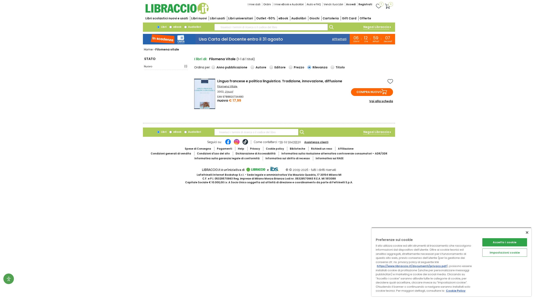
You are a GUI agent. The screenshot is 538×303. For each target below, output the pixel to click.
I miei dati (254, 4)
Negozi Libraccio (376, 27)
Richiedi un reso (321, 148)
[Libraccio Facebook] (228, 143)
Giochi (314, 18)
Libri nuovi (199, 18)
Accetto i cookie (504, 242)
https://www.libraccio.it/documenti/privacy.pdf (412, 266)
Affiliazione (345, 148)
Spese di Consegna (198, 148)
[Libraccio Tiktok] (245, 143)
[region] (451, 261)
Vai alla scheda (381, 101)
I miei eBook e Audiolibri (289, 4)
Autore (261, 67)
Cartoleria (331, 18)
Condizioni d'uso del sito (213, 153)
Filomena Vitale (227, 86)
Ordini (267, 4)
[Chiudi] (527, 232)
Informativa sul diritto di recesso (287, 158)
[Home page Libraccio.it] (177, 13)
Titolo (340, 67)
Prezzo (299, 67)
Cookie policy (275, 148)
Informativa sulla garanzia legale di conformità (227, 158)
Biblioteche (297, 148)
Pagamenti (224, 148)
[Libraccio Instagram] (237, 143)
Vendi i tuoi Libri (333, 4)
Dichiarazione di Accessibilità (256, 153)
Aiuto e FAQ (314, 4)
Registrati (365, 4)
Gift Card (349, 18)
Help (241, 148)
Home (148, 49)
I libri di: (200, 59)
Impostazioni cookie (505, 253)
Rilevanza (320, 67)
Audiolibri (298, 18)
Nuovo (165, 66)
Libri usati (217, 18)
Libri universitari (240, 18)
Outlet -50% (265, 18)
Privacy (255, 148)
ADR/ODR (334, 153)
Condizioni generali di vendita (171, 153)
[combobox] (271, 27)
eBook (283, 18)
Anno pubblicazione (231, 67)
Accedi (351, 4)
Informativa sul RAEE (330, 158)
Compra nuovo (369, 92)
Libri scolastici (166, 18)
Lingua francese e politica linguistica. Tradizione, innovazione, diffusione (279, 81)
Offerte (365, 18)
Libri (163, 27)
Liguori (229, 91)
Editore (280, 67)
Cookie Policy (455, 291)
